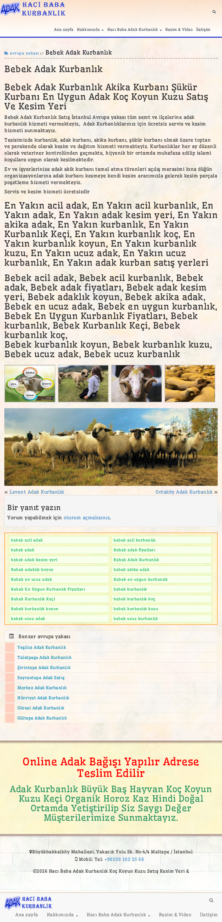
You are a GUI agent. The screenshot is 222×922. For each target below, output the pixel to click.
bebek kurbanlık (130, 589)
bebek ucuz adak (28, 618)
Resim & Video (179, 29)
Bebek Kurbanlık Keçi (33, 599)
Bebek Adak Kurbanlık (136, 559)
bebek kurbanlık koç (135, 599)
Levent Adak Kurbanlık (37, 492)
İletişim (203, 29)
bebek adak (22, 550)
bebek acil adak (27, 540)
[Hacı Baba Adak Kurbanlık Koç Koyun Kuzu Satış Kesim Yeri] (33, 8)
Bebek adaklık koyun (32, 569)
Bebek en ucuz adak (31, 579)
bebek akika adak (131, 569)
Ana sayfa (63, 29)
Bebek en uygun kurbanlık (141, 579)
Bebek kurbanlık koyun (35, 608)
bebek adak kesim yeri (34, 559)
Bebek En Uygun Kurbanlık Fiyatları (48, 589)
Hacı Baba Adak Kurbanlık (133, 29)
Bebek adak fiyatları (134, 550)
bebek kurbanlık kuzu (136, 608)
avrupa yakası (24, 53)
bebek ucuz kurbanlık (136, 618)
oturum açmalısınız (87, 517)
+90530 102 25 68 (124, 859)
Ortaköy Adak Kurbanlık (184, 492)
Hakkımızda (89, 29)
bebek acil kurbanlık (135, 540)
